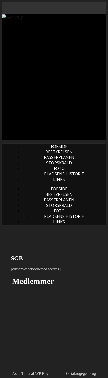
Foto (59, 168)
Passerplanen (59, 157)
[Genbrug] (12, 17)
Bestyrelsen (59, 152)
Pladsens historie (64, 174)
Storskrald (59, 163)
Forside (59, 146)
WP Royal (43, 373)
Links (59, 179)
